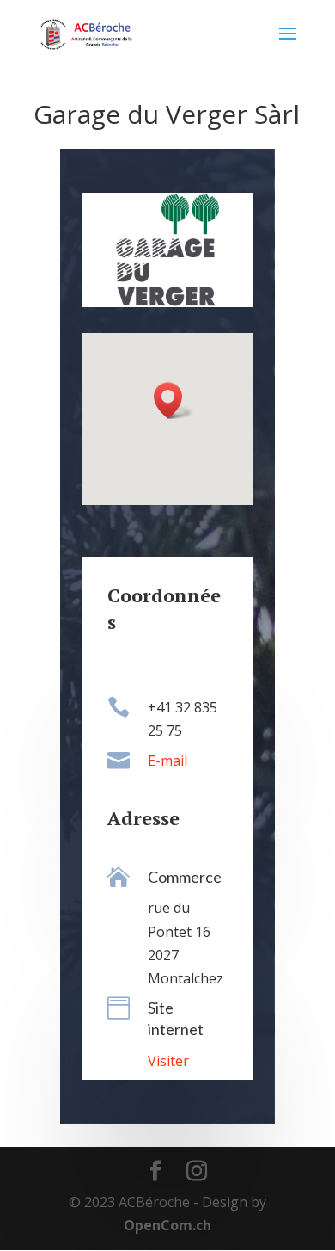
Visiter (168, 1060)
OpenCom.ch (167, 1225)
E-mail (167, 760)
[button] (173, 400)
